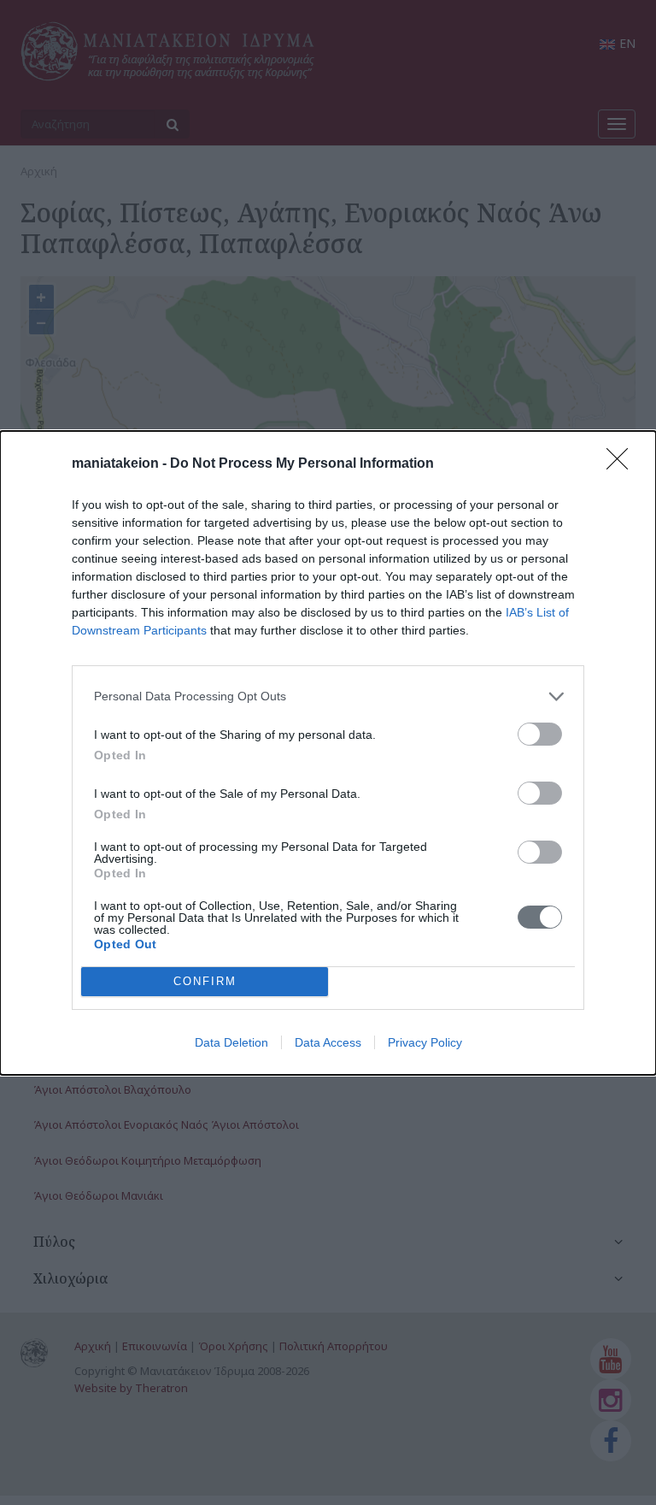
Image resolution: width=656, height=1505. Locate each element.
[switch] (540, 734)
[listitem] (328, 696)
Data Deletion (231, 1042)
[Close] (622, 464)
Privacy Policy (425, 1042)
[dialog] (328, 753)
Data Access (328, 1042)
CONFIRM (205, 981)
